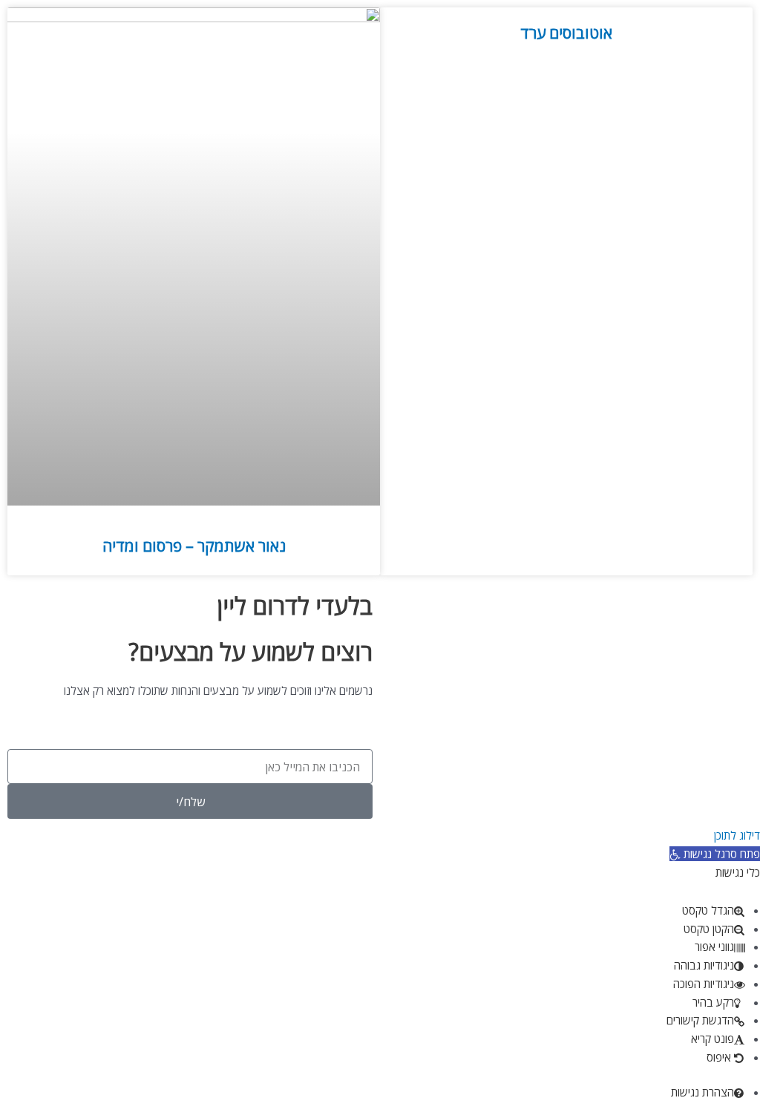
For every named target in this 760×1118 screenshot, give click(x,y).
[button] (714, 853)
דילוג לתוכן (737, 835)
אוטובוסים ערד (566, 32)
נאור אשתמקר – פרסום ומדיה (194, 545)
